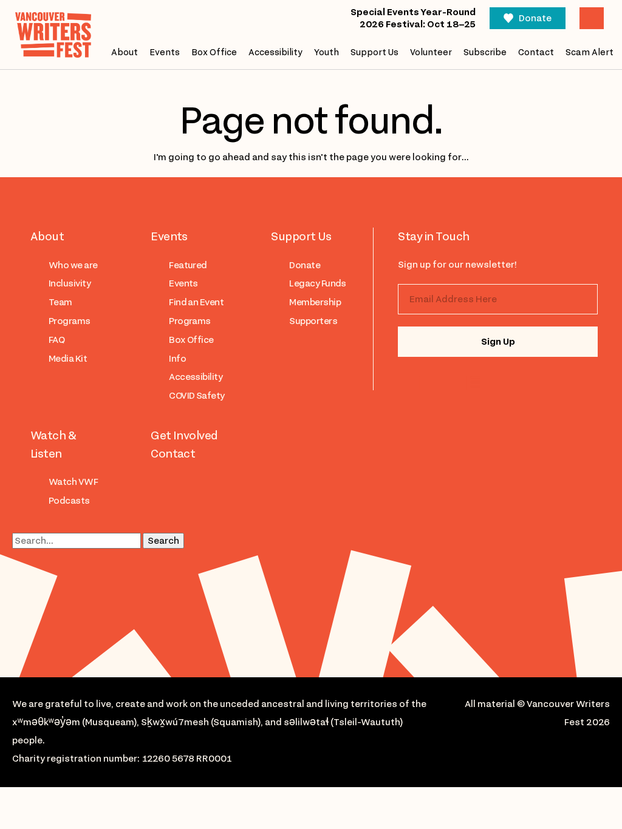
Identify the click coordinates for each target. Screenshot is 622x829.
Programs (70, 321)
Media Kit (68, 359)
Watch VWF (73, 482)
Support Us (374, 52)
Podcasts (69, 501)
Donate (535, 18)
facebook (472, 383)
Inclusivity (70, 283)
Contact (536, 52)
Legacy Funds (317, 283)
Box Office (214, 52)
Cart (591, 18)
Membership (315, 302)
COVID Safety (197, 396)
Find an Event (196, 302)
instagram (423, 383)
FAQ (56, 340)
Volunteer (431, 52)
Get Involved (184, 435)
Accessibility (275, 52)
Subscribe (485, 52)
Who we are (73, 265)
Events (164, 52)
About (124, 52)
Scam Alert (589, 52)
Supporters (313, 321)
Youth (326, 52)
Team (60, 302)
